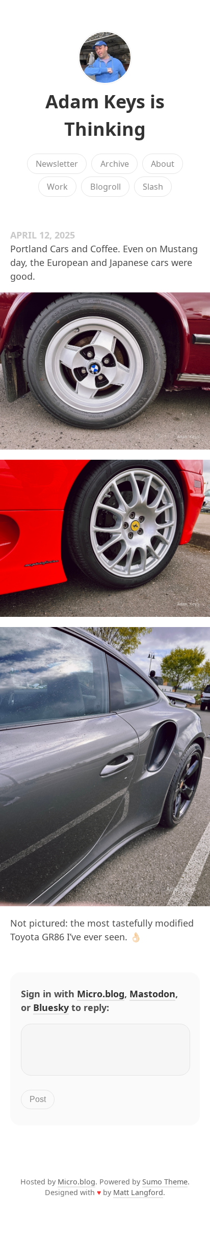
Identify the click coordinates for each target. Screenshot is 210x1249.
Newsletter (57, 163)
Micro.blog (100, 994)
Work (57, 186)
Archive (114, 163)
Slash (153, 186)
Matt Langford (138, 1192)
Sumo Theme (165, 1181)
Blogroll (105, 186)
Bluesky (51, 1007)
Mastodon (152, 994)
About (162, 163)
